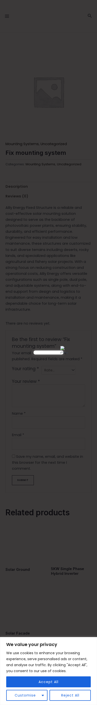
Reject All (70, 695)
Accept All (48, 681)
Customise (25, 695)
